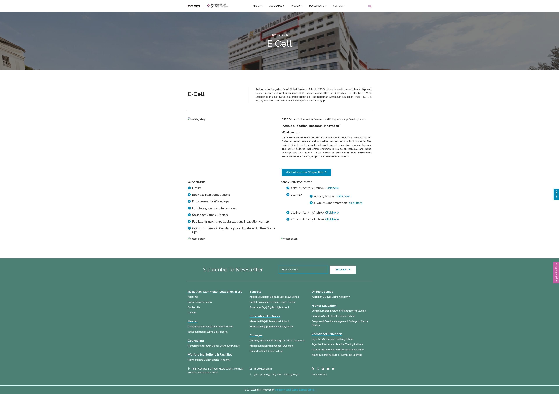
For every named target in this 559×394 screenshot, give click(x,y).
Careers (192, 312)
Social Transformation (200, 302)
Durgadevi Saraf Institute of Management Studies (339, 310)
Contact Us (194, 307)
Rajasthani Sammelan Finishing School (332, 339)
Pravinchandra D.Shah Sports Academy (209, 359)
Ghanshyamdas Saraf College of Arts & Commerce (277, 340)
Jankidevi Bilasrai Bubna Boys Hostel (207, 331)
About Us (193, 296)
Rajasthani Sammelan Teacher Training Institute (337, 344)
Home (274, 34)
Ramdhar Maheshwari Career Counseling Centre (214, 345)
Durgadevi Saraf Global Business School (333, 316)
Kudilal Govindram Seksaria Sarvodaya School (274, 296)
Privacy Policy (319, 374)
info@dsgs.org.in (262, 368)
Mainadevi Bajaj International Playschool (271, 326)
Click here (332, 188)
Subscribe (341, 269)
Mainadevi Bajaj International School (269, 321)
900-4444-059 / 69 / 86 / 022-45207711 (276, 374)
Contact (338, 6)
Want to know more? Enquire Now (304, 172)
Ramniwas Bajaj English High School (269, 307)
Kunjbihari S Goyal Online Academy (331, 296)
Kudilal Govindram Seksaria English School (273, 302)
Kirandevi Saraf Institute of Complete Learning (337, 354)
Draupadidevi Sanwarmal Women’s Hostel (210, 326)
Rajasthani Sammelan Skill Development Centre (338, 349)
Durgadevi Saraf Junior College (266, 351)
